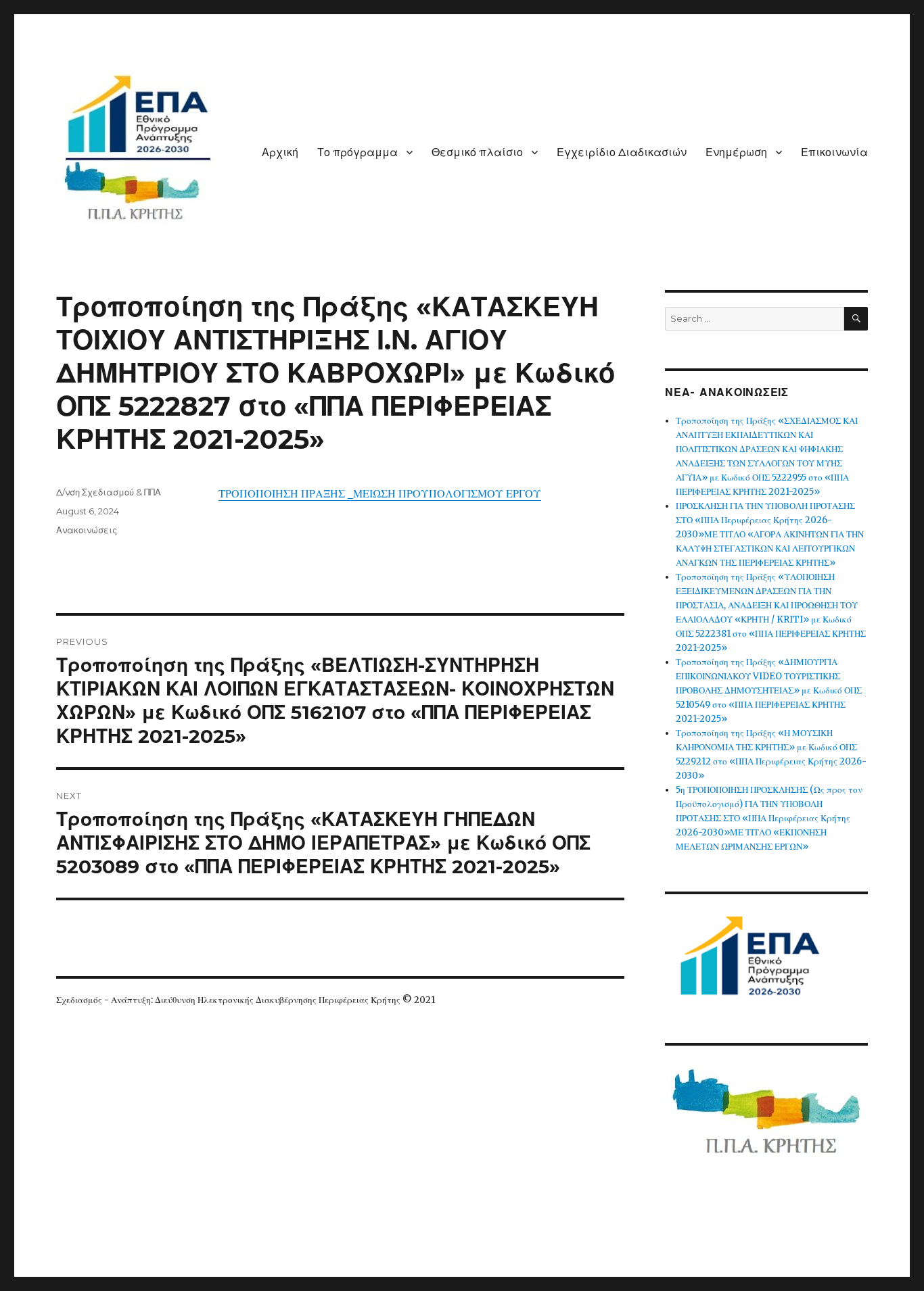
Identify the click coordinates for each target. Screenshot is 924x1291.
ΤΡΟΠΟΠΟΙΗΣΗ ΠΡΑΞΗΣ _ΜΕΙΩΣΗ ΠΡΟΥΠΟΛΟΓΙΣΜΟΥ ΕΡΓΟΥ (379, 493)
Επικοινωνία (834, 152)
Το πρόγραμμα (357, 152)
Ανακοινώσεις (86, 530)
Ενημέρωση (736, 152)
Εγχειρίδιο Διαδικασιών (622, 152)
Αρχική (280, 152)
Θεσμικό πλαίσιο (477, 152)
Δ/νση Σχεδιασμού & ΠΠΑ (108, 492)
